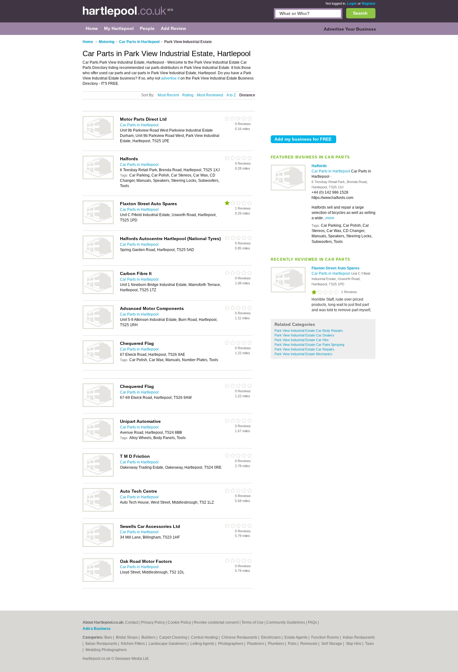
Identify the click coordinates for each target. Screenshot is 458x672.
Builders (148, 637)
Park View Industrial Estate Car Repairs (304, 349)
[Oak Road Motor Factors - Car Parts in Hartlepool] (98, 580)
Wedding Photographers (106, 650)
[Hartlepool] (128, 14)
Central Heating (205, 637)
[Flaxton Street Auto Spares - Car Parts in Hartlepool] (288, 291)
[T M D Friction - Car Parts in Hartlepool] (98, 475)
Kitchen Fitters (133, 643)
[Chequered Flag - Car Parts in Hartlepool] (98, 362)
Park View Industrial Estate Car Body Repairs (308, 330)
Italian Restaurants (101, 643)
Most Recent (168, 95)
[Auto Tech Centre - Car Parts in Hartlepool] (98, 510)
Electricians (271, 637)
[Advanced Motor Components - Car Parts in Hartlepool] (98, 328)
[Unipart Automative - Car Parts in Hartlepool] (98, 440)
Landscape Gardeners (168, 643)
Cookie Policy (179, 622)
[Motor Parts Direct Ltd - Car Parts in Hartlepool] (98, 138)
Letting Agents (202, 643)
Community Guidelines (285, 622)
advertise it (170, 78)
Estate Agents (296, 637)
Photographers (231, 643)
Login (352, 3)
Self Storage (332, 643)
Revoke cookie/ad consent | (217, 622)
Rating (187, 95)
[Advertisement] (323, 84)
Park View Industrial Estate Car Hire (301, 340)
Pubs (293, 643)
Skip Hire (354, 643)
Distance (247, 95)
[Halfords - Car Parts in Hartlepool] (288, 189)
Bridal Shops (127, 637)
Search (360, 13)
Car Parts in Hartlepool (331, 171)
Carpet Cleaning (173, 637)
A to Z (231, 95)
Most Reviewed (210, 95)
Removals (309, 643)
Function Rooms (325, 637)
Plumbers (276, 643)
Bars (108, 637)
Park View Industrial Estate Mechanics (303, 354)
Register (368, 3)
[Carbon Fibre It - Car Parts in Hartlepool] (98, 293)
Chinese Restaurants (240, 637)
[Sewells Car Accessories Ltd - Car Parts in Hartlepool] (98, 546)
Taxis (369, 643)
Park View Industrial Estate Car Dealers (304, 335)
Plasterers (256, 643)
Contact (131, 622)
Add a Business (97, 628)
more (330, 218)
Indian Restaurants (359, 637)
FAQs (312, 622)
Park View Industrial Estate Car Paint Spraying (309, 344)
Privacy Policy (153, 622)
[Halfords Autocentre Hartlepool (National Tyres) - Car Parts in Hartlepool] (98, 258)
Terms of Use (252, 622)
